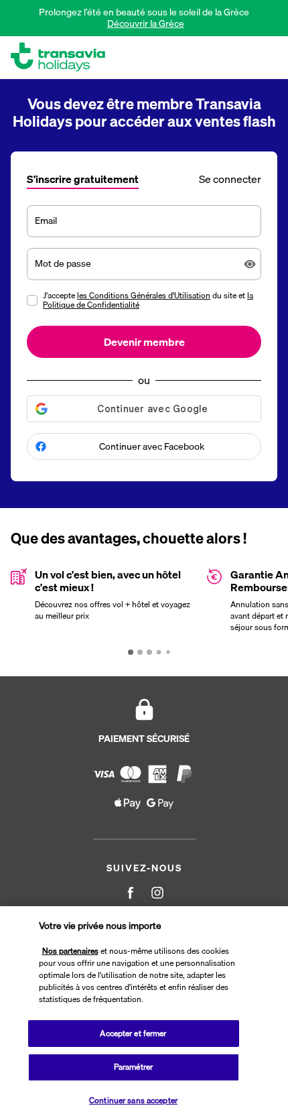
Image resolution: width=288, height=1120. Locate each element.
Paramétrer (133, 1066)
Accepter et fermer (133, 1033)
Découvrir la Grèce (145, 23)
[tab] (83, 180)
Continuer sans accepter (133, 1100)
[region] (144, 1013)
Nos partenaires (70, 950)
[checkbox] (32, 300)
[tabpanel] (144, 343)
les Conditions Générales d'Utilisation (143, 295)
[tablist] (144, 177)
